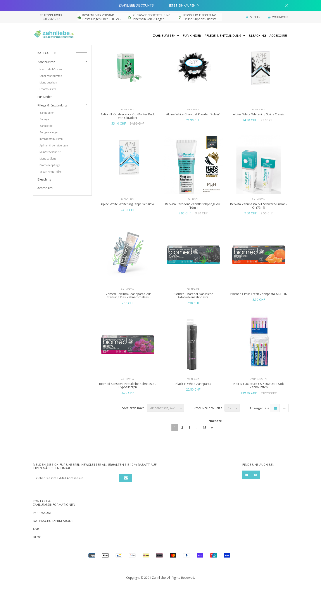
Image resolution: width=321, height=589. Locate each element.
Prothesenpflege (50, 165)
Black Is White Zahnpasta (193, 384)
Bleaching (257, 35)
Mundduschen (48, 82)
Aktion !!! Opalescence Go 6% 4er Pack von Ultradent (128, 116)
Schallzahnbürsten (51, 76)
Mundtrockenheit (50, 152)
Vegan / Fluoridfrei (51, 172)
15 (204, 427)
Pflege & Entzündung (223, 35)
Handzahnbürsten (51, 69)
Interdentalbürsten (51, 139)
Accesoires (278, 35)
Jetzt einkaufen (182, 5)
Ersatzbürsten (48, 89)
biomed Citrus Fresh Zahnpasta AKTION (258, 294)
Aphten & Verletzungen (54, 145)
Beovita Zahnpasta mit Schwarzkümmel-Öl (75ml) (258, 205)
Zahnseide (46, 126)
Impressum (42, 513)
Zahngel (45, 119)
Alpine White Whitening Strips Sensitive (127, 204)
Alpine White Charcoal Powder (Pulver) (193, 114)
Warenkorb (280, 17)
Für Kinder (192, 35)
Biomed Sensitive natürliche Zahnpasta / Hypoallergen (128, 385)
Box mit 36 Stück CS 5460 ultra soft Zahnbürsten (258, 385)
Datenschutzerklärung (53, 521)
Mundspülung (48, 158)
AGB (36, 529)
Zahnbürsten (164, 35)
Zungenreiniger (49, 132)
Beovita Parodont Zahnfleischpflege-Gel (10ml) (193, 205)
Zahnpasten (47, 113)
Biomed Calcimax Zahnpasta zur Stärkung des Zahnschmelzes (128, 295)
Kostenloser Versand (98, 15)
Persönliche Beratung (199, 15)
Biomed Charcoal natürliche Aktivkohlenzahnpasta (193, 295)
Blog (37, 537)
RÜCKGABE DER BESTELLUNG (151, 15)
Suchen (255, 17)
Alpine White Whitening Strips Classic (259, 114)
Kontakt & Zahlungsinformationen (54, 502)
